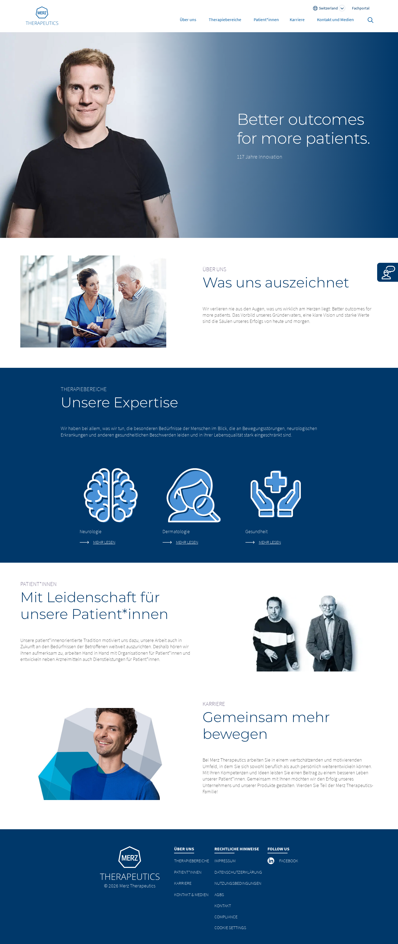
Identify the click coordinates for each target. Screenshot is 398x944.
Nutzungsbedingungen (237, 883)
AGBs (219, 894)
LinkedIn (271, 860)
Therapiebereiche (225, 19)
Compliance (225, 916)
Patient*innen (266, 19)
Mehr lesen (104, 542)
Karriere (297, 19)
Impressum (225, 860)
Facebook (288, 860)
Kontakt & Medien (191, 894)
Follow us (278, 848)
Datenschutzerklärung (238, 872)
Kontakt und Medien (335, 19)
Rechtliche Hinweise (236, 848)
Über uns (188, 19)
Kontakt (222, 905)
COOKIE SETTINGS (230, 927)
